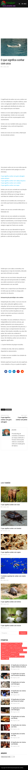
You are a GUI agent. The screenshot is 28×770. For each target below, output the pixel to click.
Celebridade (4, 645)
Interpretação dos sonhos (16, 767)
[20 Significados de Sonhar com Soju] (5, 734)
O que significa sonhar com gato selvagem (13, 176)
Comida (9, 645)
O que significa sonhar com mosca (11, 625)
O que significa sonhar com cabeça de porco (13, 181)
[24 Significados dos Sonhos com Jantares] (5, 691)
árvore (3, 658)
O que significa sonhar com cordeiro (11, 183)
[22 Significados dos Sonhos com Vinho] (5, 725)
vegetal (15, 656)
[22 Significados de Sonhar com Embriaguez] (5, 708)
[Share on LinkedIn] (14, 371)
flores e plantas (17, 648)
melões (3, 652)
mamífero (8, 409)
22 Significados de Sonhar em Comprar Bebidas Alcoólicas (19, 666)
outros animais (21, 652)
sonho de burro (5, 178)
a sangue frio (6, 643)
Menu (25, 3)
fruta (23, 648)
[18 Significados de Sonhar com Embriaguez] (5, 682)
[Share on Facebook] (5, 371)
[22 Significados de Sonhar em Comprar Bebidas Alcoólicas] (5, 665)
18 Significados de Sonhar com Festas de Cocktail (18, 700)
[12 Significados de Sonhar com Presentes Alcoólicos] (5, 674)
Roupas (12, 654)
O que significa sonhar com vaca (10, 505)
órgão (7, 658)
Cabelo (16, 643)
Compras (15, 645)
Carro (20, 643)
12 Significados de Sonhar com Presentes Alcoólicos (18, 674)
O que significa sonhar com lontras (11, 602)
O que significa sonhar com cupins (11, 552)
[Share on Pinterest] (18, 371)
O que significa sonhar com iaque (10, 185)
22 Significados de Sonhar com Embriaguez (18, 708)
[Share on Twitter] (9, 371)
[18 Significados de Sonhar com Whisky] (5, 717)
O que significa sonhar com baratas (11, 528)
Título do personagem (6, 656)
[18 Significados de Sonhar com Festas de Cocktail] (5, 699)
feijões (11, 648)
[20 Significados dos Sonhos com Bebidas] (5, 742)
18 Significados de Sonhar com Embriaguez (18, 683)
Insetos (7, 650)
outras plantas (13, 652)
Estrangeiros (4, 648)
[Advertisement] (14, 21)
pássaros (3, 654)
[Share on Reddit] (22, 371)
